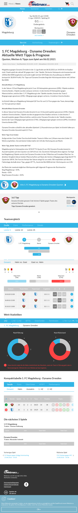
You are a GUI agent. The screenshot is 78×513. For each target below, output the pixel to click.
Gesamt (7, 262)
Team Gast (63, 430)
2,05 (55, 294)
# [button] (6, 399)
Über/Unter (30, 384)
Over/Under (40, 321)
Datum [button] (10, 289)
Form (15, 225)
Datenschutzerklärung (11, 484)
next (61, 9)
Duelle (6, 225)
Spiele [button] (19, 399)
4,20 (59, 306)
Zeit (25, 430)
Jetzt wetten (38, 35)
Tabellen (48, 8)
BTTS (28, 321)
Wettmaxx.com (39, 3)
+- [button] (41, 399)
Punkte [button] (47, 399)
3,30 (39, 31)
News (22, 8)
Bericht (23, 42)
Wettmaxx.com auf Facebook (26, 484)
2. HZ (49, 389)
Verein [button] (12, 399)
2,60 (68, 202)
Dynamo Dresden (30, 325)
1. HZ (41, 389)
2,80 (34, 31)
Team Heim (42, 430)
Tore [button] (36, 399)
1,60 (55, 306)
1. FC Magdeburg (11, 325)
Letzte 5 (7, 230)
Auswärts (30, 389)
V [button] (31, 399)
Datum (7, 430)
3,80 (64, 294)
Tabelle (10, 384)
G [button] (24, 399)
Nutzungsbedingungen (11, 482)
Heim (20, 389)
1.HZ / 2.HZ (16, 321)
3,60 (59, 294)
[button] (24, 288)
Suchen (72, 4)
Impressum (7, 486)
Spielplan (35, 8)
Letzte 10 (19, 230)
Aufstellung (37, 42)
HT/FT (42, 384)
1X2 (5, 321)
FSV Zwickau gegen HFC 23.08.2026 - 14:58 (64, 456)
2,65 (43, 31)
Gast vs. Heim (37, 262)
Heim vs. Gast (21, 262)
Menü (11, 3)
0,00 (55, 300)
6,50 (64, 306)
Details (40, 225)
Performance (27, 225)
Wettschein (67, 3)
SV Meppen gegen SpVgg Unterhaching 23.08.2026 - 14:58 (16, 456)
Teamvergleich (54, 42)
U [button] (27, 399)
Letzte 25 (31, 230)
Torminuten (53, 321)
